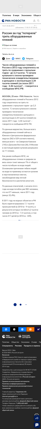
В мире (34, 342)
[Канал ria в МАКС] (6, 329)
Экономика (25, 342)
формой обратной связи (29, 401)
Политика (5, 342)
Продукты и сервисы (32, 346)
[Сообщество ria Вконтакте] (22, 329)
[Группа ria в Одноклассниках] (30, 329)
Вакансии (5, 355)
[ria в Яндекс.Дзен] (14, 329)
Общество (15, 342)
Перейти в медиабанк (19, 48)
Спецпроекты (7, 346)
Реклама (18, 346)
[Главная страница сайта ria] (13, 21)
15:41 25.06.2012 (8, 26)
